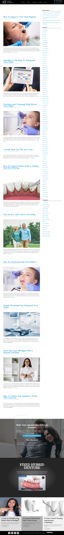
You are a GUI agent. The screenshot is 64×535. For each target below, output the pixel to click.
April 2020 (44, 188)
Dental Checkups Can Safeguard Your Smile (20, 306)
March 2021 (44, 165)
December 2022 (45, 121)
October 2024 (44, 75)
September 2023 (45, 102)
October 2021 (44, 150)
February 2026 (45, 42)
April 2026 (44, 38)
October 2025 (44, 50)
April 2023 (44, 113)
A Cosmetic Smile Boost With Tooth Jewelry (50, 14)
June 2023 (44, 109)
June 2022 (44, 134)
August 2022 (44, 129)
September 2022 (45, 127)
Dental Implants (45, 215)
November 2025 (45, 48)
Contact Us (45, 2)
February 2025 (45, 67)
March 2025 (44, 65)
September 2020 (45, 177)
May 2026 (44, 36)
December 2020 (45, 171)
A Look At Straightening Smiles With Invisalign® (51, 12)
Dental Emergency (45, 212)
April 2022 (44, 138)
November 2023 (45, 98)
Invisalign (44, 229)
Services (28, 2)
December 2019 (45, 196)
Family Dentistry (45, 223)
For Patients (34, 2)
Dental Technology (45, 219)
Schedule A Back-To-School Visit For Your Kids (51, 20)
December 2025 (45, 46)
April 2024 (44, 88)
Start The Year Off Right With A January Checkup (18, 352)
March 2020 (44, 190)
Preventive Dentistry (46, 231)
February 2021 (45, 167)
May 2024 (44, 86)
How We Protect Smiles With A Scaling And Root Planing (20, 167)
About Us (23, 2)
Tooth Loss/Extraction (46, 235)
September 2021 (45, 152)
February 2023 (45, 117)
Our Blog (40, 2)
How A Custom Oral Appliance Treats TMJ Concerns (20, 397)
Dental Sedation (45, 217)
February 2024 (45, 92)
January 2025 (44, 69)
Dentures (44, 221)
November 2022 (45, 123)
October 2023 (44, 100)
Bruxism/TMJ (45, 202)
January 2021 (44, 169)
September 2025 (45, 52)
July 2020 (44, 182)
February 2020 (45, 192)
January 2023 (44, 119)
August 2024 (44, 79)
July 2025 (44, 56)
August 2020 (44, 179)
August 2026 (44, 29)
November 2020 (45, 173)
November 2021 (45, 148)
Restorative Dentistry (46, 233)
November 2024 (45, 73)
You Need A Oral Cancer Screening (19, 214)
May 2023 (44, 111)
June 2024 (44, 84)
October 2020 (44, 175)
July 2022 (44, 132)
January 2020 (44, 194)
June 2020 (44, 184)
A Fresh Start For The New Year (18, 149)
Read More (5, 525)
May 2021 (44, 161)
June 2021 (44, 159)
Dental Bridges (45, 208)
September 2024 (45, 77)
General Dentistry (45, 225)
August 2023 (44, 104)
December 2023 (45, 96)
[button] (22, 453)
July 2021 (44, 157)
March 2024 (44, 90)
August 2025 (44, 54)
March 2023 (44, 115)
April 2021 (44, 163)
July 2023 (44, 106)
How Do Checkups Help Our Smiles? (20, 262)
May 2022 (44, 136)
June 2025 (44, 59)
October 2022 (44, 125)
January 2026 (44, 44)
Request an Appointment (32, 435)
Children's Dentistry (46, 204)
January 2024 (44, 94)
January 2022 (44, 144)
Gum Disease (44, 227)
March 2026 (44, 40)
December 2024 (45, 71)
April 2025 (44, 63)
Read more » (15, 52)
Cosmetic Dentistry (46, 206)
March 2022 (44, 140)
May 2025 (44, 61)
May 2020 (44, 186)
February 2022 (45, 142)
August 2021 (44, 154)
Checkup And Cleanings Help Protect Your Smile (20, 105)
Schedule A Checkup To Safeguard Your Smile (19, 61)
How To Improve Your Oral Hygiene (19, 17)
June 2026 (44, 34)
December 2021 (45, 146)
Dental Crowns (45, 210)
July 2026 (44, 31)
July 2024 (44, 81)
